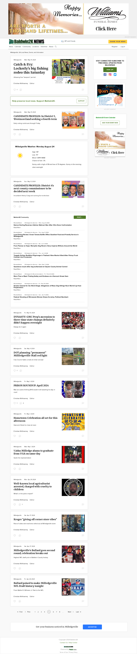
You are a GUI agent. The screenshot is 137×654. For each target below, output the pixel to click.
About (51, 47)
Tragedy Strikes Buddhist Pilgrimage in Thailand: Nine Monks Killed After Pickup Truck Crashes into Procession (46, 256)
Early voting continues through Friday (27, 123)
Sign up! (110, 70)
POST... (80, 217)
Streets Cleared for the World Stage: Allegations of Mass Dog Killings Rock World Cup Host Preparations (47, 286)
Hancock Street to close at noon (25, 425)
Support (81, 101)
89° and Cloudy (69, 41)
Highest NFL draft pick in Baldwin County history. (31, 558)
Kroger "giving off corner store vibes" (35, 519)
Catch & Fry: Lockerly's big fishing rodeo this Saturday (31, 68)
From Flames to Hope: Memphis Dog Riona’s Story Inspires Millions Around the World (45, 246)
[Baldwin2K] (26, 41)
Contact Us (64, 643)
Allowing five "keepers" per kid (25, 77)
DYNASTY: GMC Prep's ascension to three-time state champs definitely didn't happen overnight (34, 319)
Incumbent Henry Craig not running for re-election (31, 196)
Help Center (73, 643)
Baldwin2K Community (21, 217)
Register (115, 47)
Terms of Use (64, 652)
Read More (17, 227)
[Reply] (21, 90)
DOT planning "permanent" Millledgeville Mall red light (30, 354)
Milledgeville (17, 60)
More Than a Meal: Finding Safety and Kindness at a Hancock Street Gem (41, 276)
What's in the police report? (23, 494)
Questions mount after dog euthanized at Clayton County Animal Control (40, 267)
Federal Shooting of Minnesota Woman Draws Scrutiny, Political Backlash (41, 297)
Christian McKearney (20, 83)
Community (27, 47)
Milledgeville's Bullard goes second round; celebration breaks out (34, 552)
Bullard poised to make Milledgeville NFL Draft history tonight (35, 584)
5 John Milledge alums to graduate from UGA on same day (34, 452)
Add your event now (110, 123)
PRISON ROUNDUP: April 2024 (31, 385)
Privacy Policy (73, 652)
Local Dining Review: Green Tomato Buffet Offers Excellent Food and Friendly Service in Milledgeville (46, 235)
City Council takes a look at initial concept (28, 360)
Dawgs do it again (20, 327)
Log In (123, 47)
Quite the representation (22, 458)
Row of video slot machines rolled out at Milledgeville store (35, 524)
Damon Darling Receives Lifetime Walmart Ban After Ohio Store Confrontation (43, 225)
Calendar (18, 47)
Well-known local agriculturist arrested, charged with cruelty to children (33, 486)
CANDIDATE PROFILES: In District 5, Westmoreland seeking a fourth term (35, 118)
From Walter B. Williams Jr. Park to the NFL (29, 590)
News (11, 47)
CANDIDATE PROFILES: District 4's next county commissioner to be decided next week (34, 188)
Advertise (44, 47)
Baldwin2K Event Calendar (106, 118)
